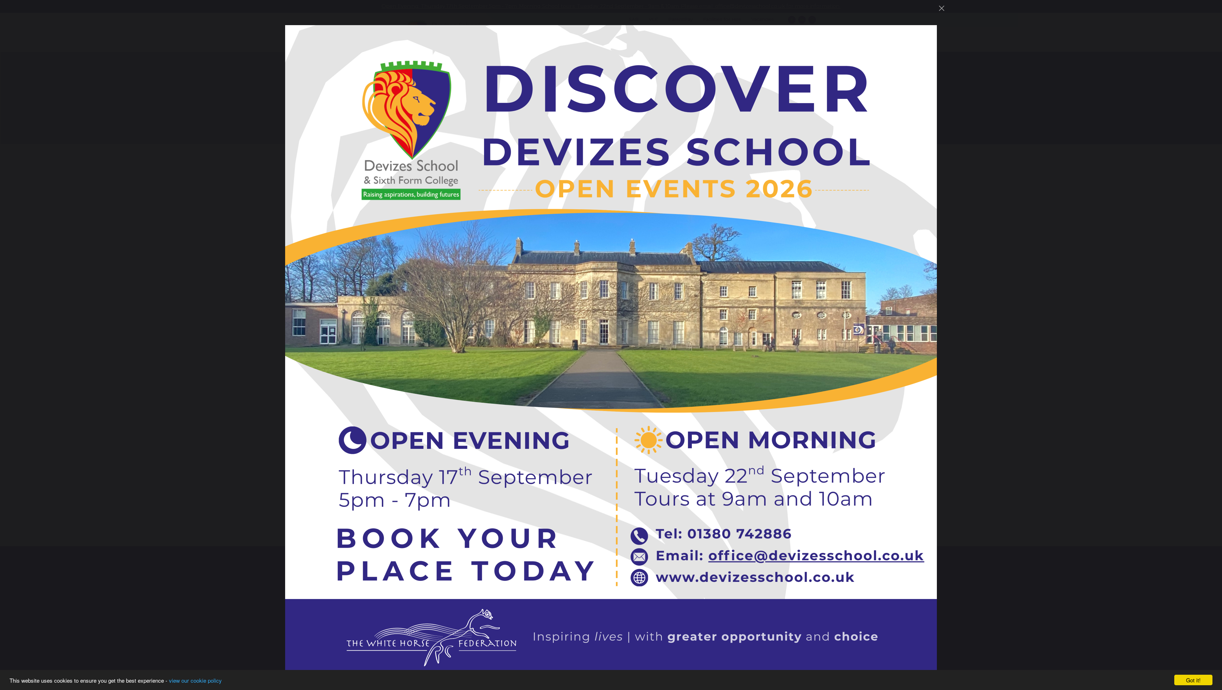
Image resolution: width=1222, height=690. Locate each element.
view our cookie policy (195, 680)
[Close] (941, 8)
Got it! (1193, 680)
